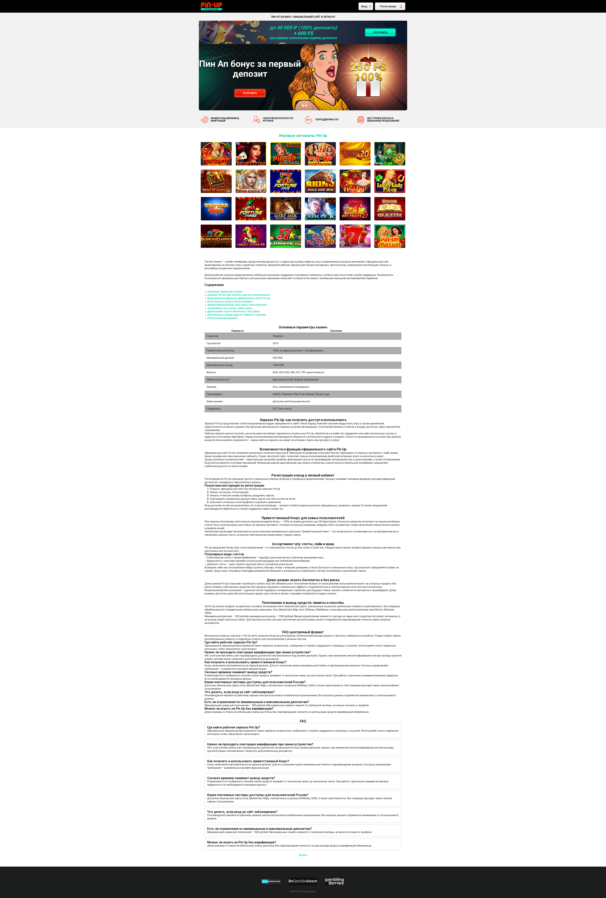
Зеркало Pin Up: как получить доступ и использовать (238, 294)
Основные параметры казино (225, 291)
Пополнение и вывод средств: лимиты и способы (236, 314)
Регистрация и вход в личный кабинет (230, 301)
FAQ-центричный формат (222, 318)
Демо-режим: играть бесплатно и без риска (233, 311)
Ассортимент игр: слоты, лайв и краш (229, 308)
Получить (250, 93)
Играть (303, 854)
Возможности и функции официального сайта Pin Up (238, 298)
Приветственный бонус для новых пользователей (237, 304)
